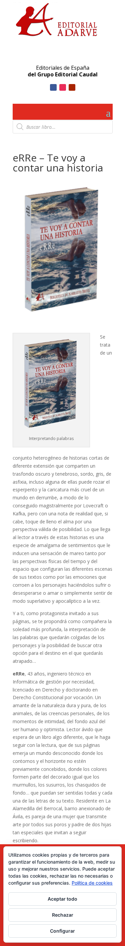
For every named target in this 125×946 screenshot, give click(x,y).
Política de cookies (92, 883)
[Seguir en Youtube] (72, 87)
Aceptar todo (62, 899)
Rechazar (62, 915)
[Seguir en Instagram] (62, 87)
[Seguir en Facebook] (53, 87)
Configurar (62, 931)
